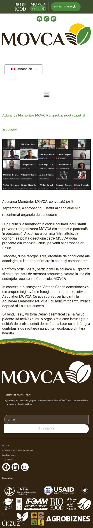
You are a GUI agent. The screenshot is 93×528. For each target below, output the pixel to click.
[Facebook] (39, 19)
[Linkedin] (53, 19)
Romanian (24, 69)
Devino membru (63, 6)
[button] (46, 94)
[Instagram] (46, 19)
